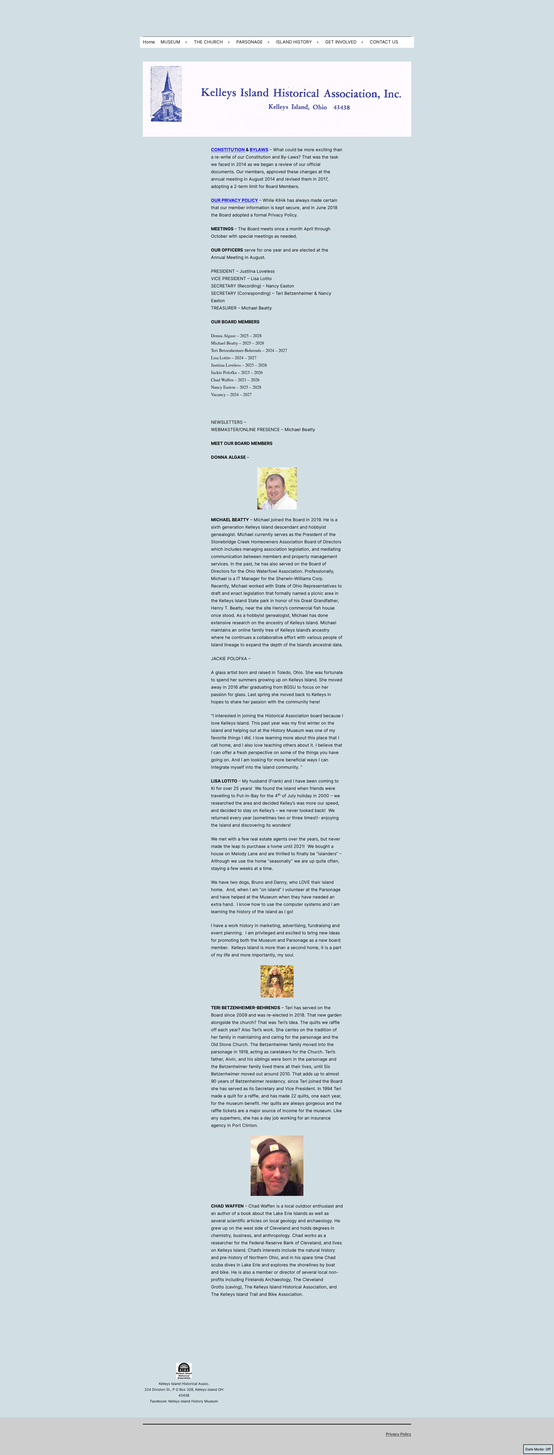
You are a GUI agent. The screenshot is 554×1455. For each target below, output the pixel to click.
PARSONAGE (249, 42)
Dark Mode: (534, 1449)
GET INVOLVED (340, 42)
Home (149, 42)
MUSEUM (170, 42)
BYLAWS (259, 149)
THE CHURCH (208, 42)
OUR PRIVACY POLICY (234, 200)
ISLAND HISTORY (294, 42)
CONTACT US (384, 42)
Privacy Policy (398, 1434)
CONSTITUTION (228, 149)
